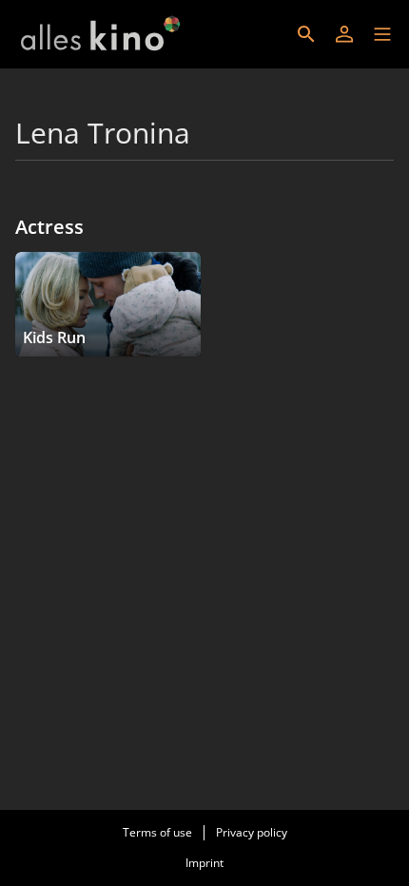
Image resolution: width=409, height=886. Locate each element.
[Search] (306, 34)
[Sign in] (344, 34)
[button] (382, 34)
